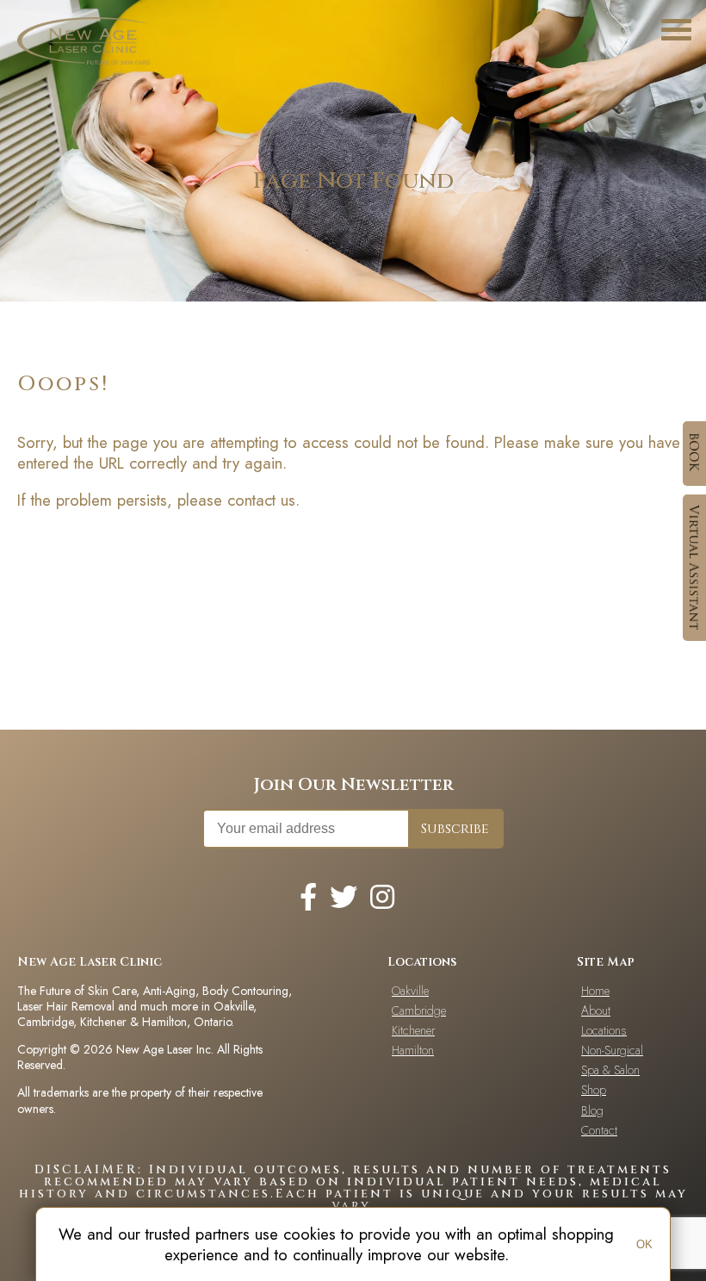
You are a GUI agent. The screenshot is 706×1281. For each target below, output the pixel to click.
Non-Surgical (612, 1050)
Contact (599, 1130)
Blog (592, 1110)
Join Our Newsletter (353, 784)
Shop (593, 1090)
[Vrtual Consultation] (694, 567)
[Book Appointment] (694, 453)
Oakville (410, 990)
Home (595, 990)
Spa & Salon (610, 1070)
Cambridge (419, 1010)
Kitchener (413, 1030)
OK (644, 1244)
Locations (604, 1030)
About (595, 1010)
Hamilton (413, 1050)
